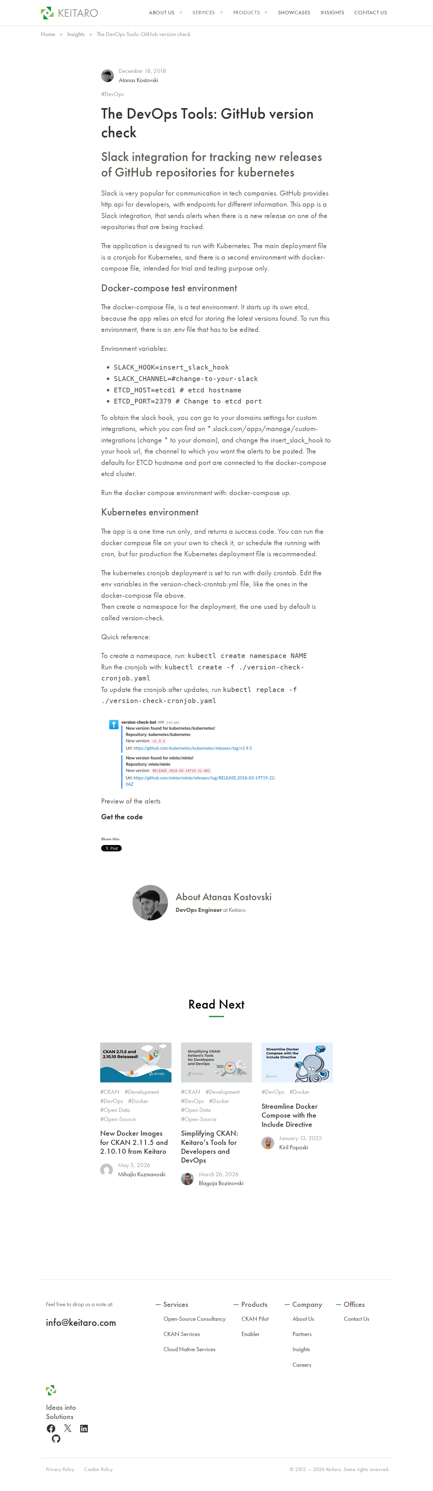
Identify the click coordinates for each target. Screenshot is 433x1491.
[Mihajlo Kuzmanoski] (106, 1170)
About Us (162, 12)
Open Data (117, 1110)
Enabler (251, 1334)
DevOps (114, 94)
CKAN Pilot (255, 1319)
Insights (333, 12)
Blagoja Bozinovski (221, 1183)
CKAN (112, 1092)
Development (143, 1092)
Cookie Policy (98, 1469)
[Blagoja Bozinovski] (187, 1178)
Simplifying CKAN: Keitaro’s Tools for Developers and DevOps (209, 1146)
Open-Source (120, 1119)
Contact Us (370, 12)
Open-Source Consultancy (195, 1319)
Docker (140, 1101)
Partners (302, 1334)
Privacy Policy (60, 1469)
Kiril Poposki (293, 1147)
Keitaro (333, 1469)
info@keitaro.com (81, 1322)
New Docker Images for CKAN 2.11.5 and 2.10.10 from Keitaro (134, 1142)
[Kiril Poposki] (268, 1143)
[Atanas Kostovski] (107, 75)
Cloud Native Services (190, 1349)
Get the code (122, 817)
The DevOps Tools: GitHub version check (207, 122)
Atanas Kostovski (138, 80)
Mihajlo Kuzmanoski (141, 1174)
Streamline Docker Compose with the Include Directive (290, 1115)
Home (48, 34)
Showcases (294, 12)
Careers (302, 1365)
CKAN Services (182, 1334)
